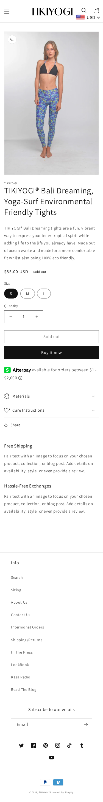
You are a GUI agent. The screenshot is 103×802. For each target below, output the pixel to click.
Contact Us (20, 614)
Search (17, 577)
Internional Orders (27, 627)
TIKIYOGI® (44, 792)
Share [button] (15, 424)
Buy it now (51, 352)
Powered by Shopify (62, 792)
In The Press (22, 652)
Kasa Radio (20, 677)
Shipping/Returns (27, 639)
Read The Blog (24, 689)
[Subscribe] (86, 724)
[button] (7, 11)
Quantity (11, 305)
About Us (19, 602)
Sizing (16, 589)
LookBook (20, 664)
